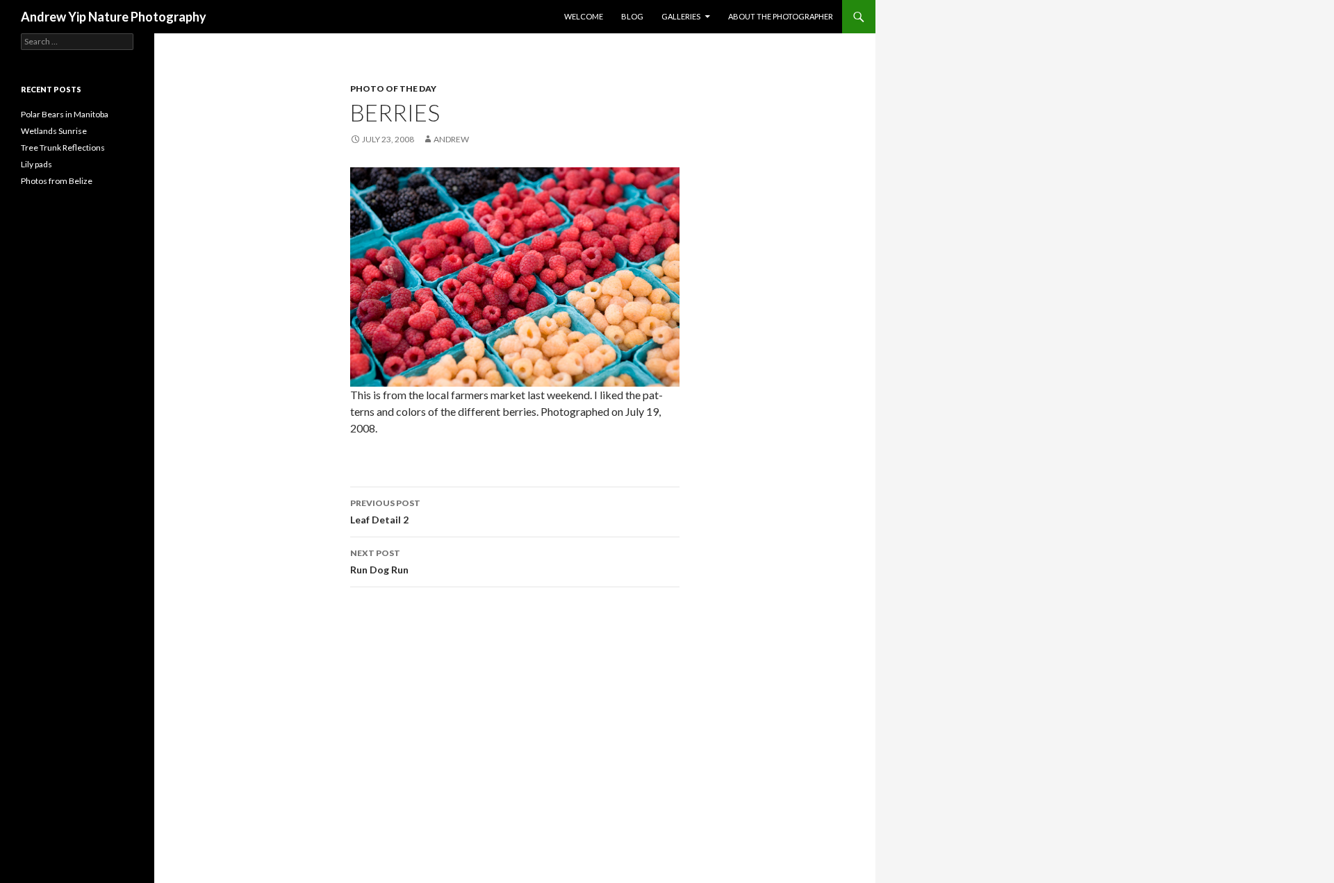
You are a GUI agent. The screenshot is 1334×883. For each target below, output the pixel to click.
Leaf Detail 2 (385, 511)
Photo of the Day (393, 88)
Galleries (680, 16)
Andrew (451, 139)
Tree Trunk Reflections (63, 147)
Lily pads (36, 164)
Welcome (583, 16)
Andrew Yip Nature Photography (113, 16)
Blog (632, 16)
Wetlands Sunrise (54, 131)
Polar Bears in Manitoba (64, 114)
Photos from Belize (56, 181)
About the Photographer (780, 16)
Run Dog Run (379, 561)
